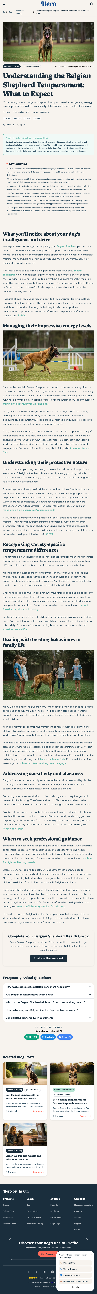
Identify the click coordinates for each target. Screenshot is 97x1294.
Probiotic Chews (9, 1223)
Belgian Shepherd (32, 66)
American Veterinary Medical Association (40, 906)
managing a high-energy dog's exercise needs (29, 510)
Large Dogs (55, 1223)
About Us (78, 1211)
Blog (10, 12)
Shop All (6, 1205)
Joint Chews (8, 1217)
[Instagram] (44, 1272)
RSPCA (22, 315)
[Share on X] (17, 124)
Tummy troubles (68, 1269)
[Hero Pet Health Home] (48, 3)
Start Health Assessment (48, 958)
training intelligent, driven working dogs (25, 403)
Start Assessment (48, 1254)
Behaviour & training (21, 12)
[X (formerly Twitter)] (36, 1272)
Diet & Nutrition (33, 1211)
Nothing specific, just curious (74, 1281)
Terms (37, 1287)
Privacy (45, 1287)
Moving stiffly (67, 1263)
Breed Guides (55, 1205)
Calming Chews (9, 1211)
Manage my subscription (84, 1205)
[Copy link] (25, 124)
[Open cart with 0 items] (91, 3)
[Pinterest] (52, 1272)
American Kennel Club (15, 629)
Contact (77, 1217)
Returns (77, 1229)
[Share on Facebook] (13, 124)
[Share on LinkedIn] (21, 124)
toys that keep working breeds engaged (44, 763)
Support (77, 1223)
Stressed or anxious (70, 1275)
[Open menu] (4, 4)
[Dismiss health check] (91, 1254)
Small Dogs (55, 1211)
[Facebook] (28, 1272)
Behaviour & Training (35, 1223)
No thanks (75, 1287)
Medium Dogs (56, 1217)
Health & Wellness (34, 1217)
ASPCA (49, 534)
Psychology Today (13, 828)
